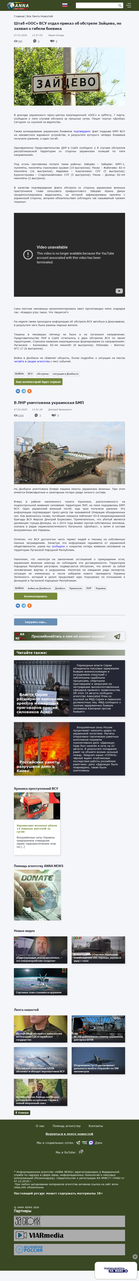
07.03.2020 (28, 35)
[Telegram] (24, 391)
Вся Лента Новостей (40, 16)
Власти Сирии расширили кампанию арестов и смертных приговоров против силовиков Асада (40, 703)
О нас (40, 1126)
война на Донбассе (39, 588)
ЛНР (88, 588)
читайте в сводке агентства (32, 361)
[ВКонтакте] (18, 391)
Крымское (76, 588)
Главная (19, 16)
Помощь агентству (67, 1126)
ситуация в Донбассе (65, 373)
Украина (101, 588)
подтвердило (82, 131)
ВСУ (30, 373)
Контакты (96, 1126)
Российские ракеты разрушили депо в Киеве (38, 766)
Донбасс (60, 588)
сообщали (57, 546)
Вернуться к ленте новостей (69, 1134)
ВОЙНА (19, 373)
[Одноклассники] (29, 391)
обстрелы (43, 373)
